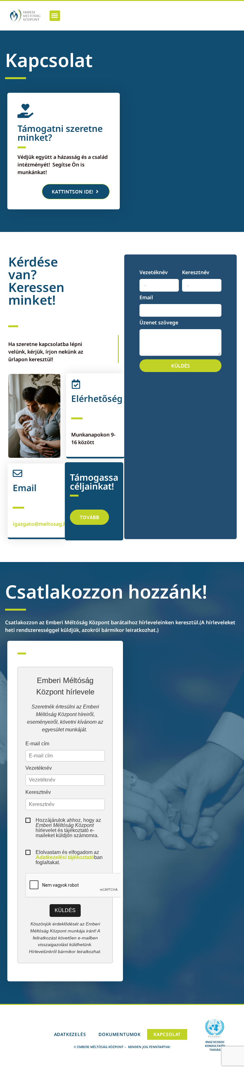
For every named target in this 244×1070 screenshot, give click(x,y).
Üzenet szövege (158, 323)
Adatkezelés (70, 1034)
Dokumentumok (119, 1034)
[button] (55, 15)
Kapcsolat (167, 1034)
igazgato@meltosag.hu (41, 523)
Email (146, 298)
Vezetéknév (153, 273)
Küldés (65, 910)
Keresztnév (195, 273)
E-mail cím (37, 743)
